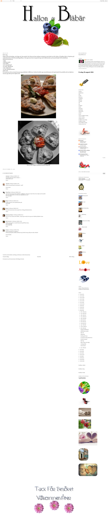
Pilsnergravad (85, 195)
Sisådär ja (84, 252)
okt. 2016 (82, 315)
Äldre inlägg (71, 256)
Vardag (80, 91)
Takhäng (84, 233)
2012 (81, 354)
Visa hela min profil (83, 68)
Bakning (80, 100)
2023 (81, 299)
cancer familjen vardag (83, 115)
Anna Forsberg (83, 146)
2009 (81, 359)
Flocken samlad (84, 339)
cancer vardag (81, 117)
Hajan (7, 200)
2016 (81, 310)
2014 (81, 351)
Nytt (83, 239)
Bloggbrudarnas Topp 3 (84, 155)
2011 (81, 356)
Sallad (83, 245)
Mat (79, 94)
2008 (81, 361)
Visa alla (104, 157)
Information (83, 345)
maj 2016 (83, 323)
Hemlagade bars (84, 336)
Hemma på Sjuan (9, 214)
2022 (81, 300)
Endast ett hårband (84, 329)
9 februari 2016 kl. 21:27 (14, 176)
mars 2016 (83, 326)
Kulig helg (83, 334)
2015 (81, 349)
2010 (81, 357)
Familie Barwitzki (83, 144)
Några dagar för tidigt (85, 342)
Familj (80, 95)
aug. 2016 (83, 318)
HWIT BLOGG (9, 221)
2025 (81, 295)
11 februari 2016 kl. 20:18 (17, 221)
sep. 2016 (83, 316)
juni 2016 (83, 321)
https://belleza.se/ (82, 54)
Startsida (39, 256)
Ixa (79, 104)
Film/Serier (81, 111)
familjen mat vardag (83, 119)
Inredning (81, 109)
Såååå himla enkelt (84, 331)
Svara (7, 180)
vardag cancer (81, 118)
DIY (79, 102)
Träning (80, 101)
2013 (81, 353)
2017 (81, 308)
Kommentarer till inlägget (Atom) (17, 259)
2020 (81, 304)
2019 (81, 305)
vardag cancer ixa (82, 124)
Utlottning (84, 214)
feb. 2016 (83, 328)
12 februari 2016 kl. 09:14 (14, 229)
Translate (88, 180)
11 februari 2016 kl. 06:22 (18, 214)
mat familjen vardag (83, 122)
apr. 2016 (83, 324)
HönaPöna (8, 192)
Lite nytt (83, 202)
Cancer (80, 112)
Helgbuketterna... (83, 141)
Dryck (80, 114)
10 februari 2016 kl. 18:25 (13, 200)
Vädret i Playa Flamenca (84, 288)
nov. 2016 (83, 313)
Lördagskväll (83, 344)
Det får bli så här (85, 208)
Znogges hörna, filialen (85, 150)
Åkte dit (82, 332)
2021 (81, 302)
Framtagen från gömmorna (86, 337)
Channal (7, 183)
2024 (81, 297)
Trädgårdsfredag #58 (84, 147)
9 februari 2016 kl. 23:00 (14, 183)
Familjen (80, 105)
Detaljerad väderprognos (84, 289)
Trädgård (81, 98)
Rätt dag (82, 340)
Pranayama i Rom (84, 154)
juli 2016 (82, 320)
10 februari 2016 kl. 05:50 (15, 192)
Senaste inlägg (6, 256)
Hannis (7, 229)
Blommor (80, 97)
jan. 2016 (82, 347)
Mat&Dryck (81, 92)
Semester (81, 108)
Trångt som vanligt (86, 220)
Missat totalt (84, 227)
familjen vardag (82, 121)
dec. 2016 (83, 312)
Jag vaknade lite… (83, 151)
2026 (81, 294)
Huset (80, 107)
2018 (81, 307)
